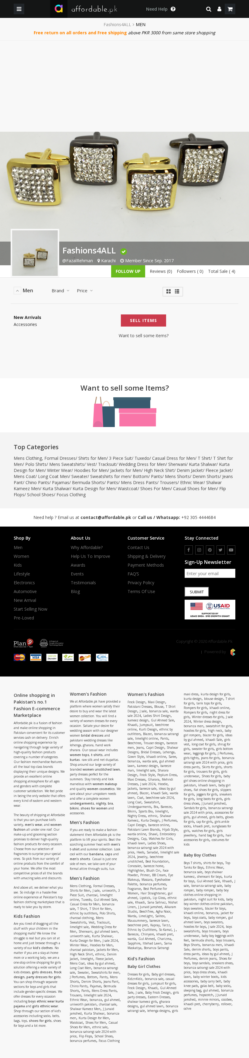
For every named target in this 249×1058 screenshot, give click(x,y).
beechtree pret (138, 925)
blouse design (213, 699)
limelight (86, 959)
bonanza (96, 1000)
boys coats (199, 917)
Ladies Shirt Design (157, 716)
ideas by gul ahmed (100, 963)
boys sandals (201, 963)
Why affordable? (87, 547)
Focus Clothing (71, 494)
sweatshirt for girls (219, 726)
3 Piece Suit (120, 458)
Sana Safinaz (156, 902)
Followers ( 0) (190, 271)
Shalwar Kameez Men (85, 1009)
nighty (101, 803)
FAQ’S (133, 574)
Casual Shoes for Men (195, 488)
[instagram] (199, 549)
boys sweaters (193, 908)
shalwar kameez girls (142, 1001)
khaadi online (156, 757)
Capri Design (155, 747)
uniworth (109, 890)
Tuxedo (142, 458)
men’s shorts (80, 859)
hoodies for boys (195, 926)
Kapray (155, 925)
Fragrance (134, 889)
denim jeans (208, 958)
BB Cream (159, 875)
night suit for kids (211, 899)
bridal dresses (92, 735)
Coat (140, 797)
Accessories (25, 324)
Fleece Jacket (218, 470)
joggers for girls (206, 794)
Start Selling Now (30, 609)
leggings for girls (204, 753)
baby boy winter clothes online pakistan (208, 901)
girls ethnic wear (45, 1006)
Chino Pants (37, 482)
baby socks (223, 986)
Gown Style (136, 757)
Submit (197, 592)
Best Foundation (157, 861)
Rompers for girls (195, 708)
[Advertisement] (124, 86)
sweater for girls (203, 749)
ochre (187, 1008)
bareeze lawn (158, 920)
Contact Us (138, 547)
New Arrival (25, 600)
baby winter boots (205, 977)
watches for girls (203, 831)
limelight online (146, 738)
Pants (156, 476)
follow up (128, 271)
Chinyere (147, 934)
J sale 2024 (110, 940)
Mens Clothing (28, 458)
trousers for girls (207, 771)
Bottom (140, 476)
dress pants (192, 954)
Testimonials (83, 583)
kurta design (193, 699)
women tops (79, 755)
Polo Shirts (35, 464)
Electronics (24, 583)
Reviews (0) (161, 271)
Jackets (132, 788)
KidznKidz (135, 979)
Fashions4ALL (117, 24)
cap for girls (204, 821)
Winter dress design (207, 721)
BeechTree (146, 911)
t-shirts (97, 755)
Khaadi (132, 725)
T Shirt (204, 458)
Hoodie (163, 784)
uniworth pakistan (83, 1004)
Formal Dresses (60, 458)
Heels (140, 852)
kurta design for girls (215, 694)
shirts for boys (213, 863)
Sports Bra (145, 811)
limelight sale (79, 927)
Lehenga (169, 752)
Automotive (25, 591)
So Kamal (165, 929)
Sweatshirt (151, 802)
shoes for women (93, 808)
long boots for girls (209, 799)
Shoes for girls (211, 776)
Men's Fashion (85, 878)
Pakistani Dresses (140, 706)
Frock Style (147, 775)
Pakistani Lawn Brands (144, 829)
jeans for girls (210, 758)
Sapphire (134, 943)
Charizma (164, 939)
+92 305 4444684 (198, 517)
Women (21, 556)
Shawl (152, 834)
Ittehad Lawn (152, 943)
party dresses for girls (43, 977)
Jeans (140, 747)
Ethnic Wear (191, 482)
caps (108, 854)
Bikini (132, 811)
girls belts (216, 817)
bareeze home (153, 866)
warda (132, 939)
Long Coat (135, 802)
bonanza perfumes (83, 1041)
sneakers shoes (222, 963)
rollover (226, 1004)
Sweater (79, 476)
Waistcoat (128, 488)
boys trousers (211, 931)
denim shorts (201, 949)
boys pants (220, 949)
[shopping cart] (230, 9)
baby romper (205, 890)
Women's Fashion (146, 694)
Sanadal (152, 852)
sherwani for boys (209, 876)
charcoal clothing (82, 918)
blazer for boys (215, 908)
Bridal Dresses (150, 752)
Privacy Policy (141, 583)
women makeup (105, 784)
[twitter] (221, 549)
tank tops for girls (208, 703)
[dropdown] (219, 9)
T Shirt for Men (100, 909)
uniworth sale (80, 936)
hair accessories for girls (207, 837)
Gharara (153, 779)
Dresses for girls (138, 974)
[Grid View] (169, 291)
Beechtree (134, 743)
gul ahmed (112, 1000)
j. (175, 929)
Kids (18, 565)
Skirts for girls (211, 767)
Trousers (168, 482)
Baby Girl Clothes (144, 966)
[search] (208, 9)
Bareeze (166, 807)
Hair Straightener (153, 893)
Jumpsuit (146, 725)
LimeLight (146, 916)
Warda (132, 916)
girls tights (191, 758)
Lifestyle (22, 574)
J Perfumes (77, 977)
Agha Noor (163, 911)
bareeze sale (147, 788)
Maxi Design (156, 702)
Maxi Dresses (136, 779)
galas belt (206, 986)
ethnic (99, 954)
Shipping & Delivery (146, 556)
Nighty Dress (137, 816)
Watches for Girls (160, 838)
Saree (172, 757)
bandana (96, 854)
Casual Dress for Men (173, 458)
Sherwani (177, 464)
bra (110, 803)
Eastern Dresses (159, 997)
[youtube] (231, 549)
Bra (156, 807)
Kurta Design (150, 820)
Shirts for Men (92, 458)
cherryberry (211, 1004)
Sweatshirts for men (110, 476)
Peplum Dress (167, 775)
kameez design (138, 720)
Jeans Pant (111, 981)
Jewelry (142, 857)
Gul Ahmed (146, 939)
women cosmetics (101, 789)
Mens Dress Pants (139, 482)
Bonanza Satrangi (156, 948)
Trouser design (154, 743)
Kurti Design (148, 729)
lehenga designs (158, 1011)
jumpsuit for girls (163, 983)
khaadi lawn (136, 843)
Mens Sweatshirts (66, 464)
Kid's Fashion (141, 958)
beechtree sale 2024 (160, 797)
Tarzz (166, 925)
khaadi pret (164, 934)
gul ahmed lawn (106, 931)
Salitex (160, 916)
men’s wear (33, 824)
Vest (91, 464)
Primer (145, 875)
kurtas (75, 760)
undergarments (82, 803)
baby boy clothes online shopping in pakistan (206, 894)
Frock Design (136, 702)
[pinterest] (210, 549)
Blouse (158, 706)
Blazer (147, 734)
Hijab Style (170, 829)
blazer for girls (213, 735)
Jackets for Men (125, 470)
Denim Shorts (206, 476)
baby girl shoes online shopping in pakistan (207, 780)
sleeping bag (192, 990)
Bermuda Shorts (88, 482)
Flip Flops (85, 1036)
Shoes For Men (155, 488)
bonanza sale (158, 711)
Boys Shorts (192, 945)
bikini (74, 808)
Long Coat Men (53, 476)
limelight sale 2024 (97, 995)
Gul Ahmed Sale (105, 899)
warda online (137, 834)
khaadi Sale (159, 793)
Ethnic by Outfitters (142, 929)
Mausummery (137, 920)
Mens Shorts (177, 476)
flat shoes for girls (206, 790)
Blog (75, 591)
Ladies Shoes (156, 843)
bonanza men (193, 726)
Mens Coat (24, 476)
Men (18, 547)
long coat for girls (203, 744)
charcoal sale (107, 1004)
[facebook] (189, 549)
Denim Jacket (190, 470)
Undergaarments (139, 807)
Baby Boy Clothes (200, 855)
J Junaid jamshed (150, 907)
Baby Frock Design (158, 992)
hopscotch (206, 995)
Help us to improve (90, 556)
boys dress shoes (204, 972)
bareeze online (158, 825)
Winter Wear (59, 470)
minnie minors (208, 999)
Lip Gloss (159, 898)
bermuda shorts (202, 940)
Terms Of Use (141, 591)
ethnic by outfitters (83, 913)
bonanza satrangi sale (206, 885)
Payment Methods (146, 565)
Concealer (134, 866)
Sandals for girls (195, 808)
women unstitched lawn (101, 769)
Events (77, 574)
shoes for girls (40, 1021)
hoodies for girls (195, 730)
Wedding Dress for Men (142, 464)
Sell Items (143, 320)
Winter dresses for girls (207, 717)
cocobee (226, 999)
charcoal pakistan (82, 950)
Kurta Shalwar (202, 464)
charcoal (91, 895)
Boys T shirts (192, 863)
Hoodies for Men (90, 470)
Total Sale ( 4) (221, 271)
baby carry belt (210, 981)
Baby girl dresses (163, 974)
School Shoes (40, 494)
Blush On (153, 870)
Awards (78, 565)
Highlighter (136, 870)
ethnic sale (99, 1027)
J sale (96, 890)
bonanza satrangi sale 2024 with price (209, 760)
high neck (215, 730)
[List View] (177, 291)
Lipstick (145, 898)
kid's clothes (43, 948)
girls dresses (42, 972)
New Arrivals (27, 317)
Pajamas (60, 482)
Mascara (147, 879)
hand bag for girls (211, 835)
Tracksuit (107, 464)
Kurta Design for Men (94, 488)
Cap (143, 838)
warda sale (149, 761)
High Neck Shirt (159, 470)
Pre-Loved (24, 618)
